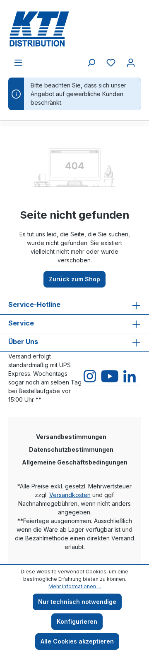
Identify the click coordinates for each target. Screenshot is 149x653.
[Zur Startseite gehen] (74, 29)
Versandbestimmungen (71, 436)
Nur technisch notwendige (77, 601)
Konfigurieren (77, 621)
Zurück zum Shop (74, 279)
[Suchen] (91, 62)
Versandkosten (70, 494)
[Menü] (18, 62)
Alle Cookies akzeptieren (77, 641)
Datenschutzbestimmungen (71, 449)
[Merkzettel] (111, 62)
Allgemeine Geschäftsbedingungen (74, 462)
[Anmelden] (131, 62)
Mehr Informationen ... (74, 586)
